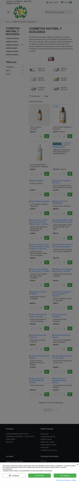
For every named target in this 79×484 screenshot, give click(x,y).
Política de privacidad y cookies (66, 480)
